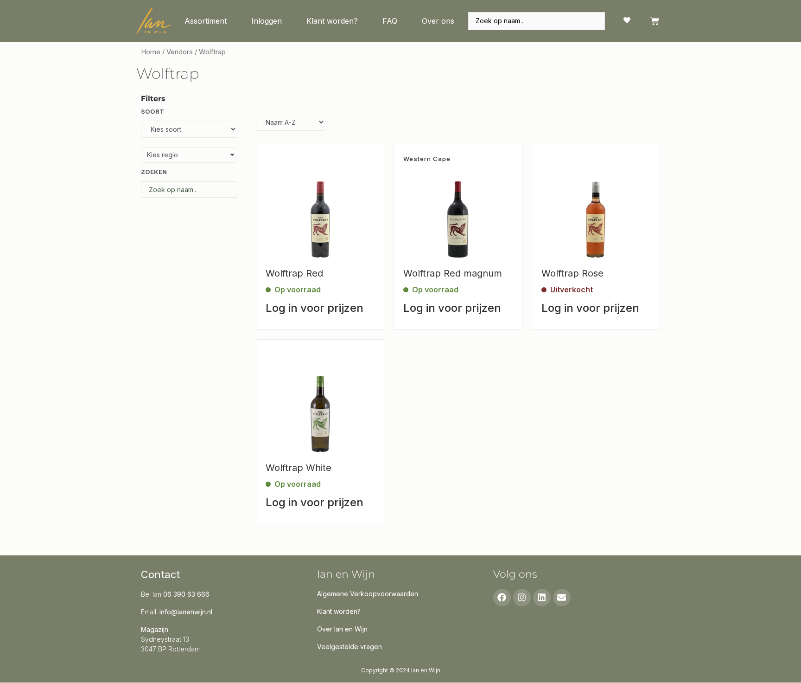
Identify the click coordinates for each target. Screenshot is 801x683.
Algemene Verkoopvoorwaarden (367, 594)
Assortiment (205, 21)
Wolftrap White (298, 467)
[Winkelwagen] (655, 21)
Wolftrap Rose (572, 273)
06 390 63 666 (186, 594)
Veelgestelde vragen (349, 647)
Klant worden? (332, 21)
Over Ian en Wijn (342, 629)
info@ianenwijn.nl (185, 612)
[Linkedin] (542, 597)
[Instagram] (522, 597)
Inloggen (266, 21)
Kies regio (162, 155)
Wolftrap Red (294, 273)
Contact (160, 574)
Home (150, 52)
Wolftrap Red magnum (452, 273)
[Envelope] (562, 597)
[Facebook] (502, 597)
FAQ (389, 21)
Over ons (438, 21)
